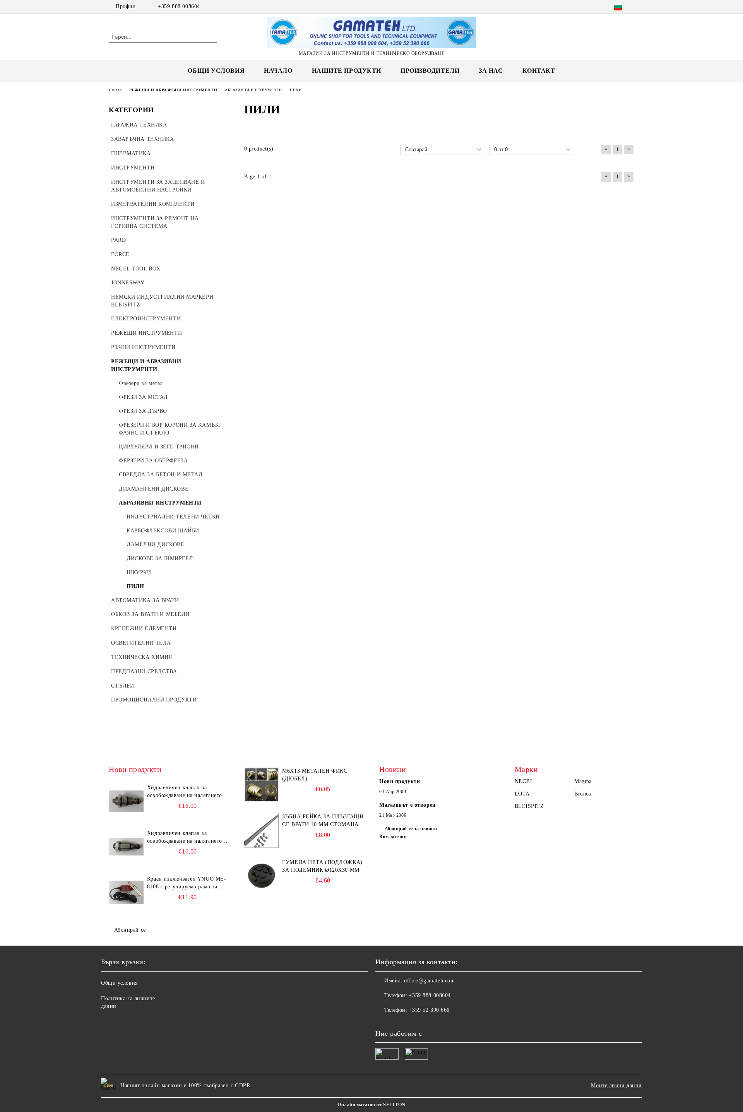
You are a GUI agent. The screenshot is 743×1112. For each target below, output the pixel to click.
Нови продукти (399, 781)
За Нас (491, 70)
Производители (430, 70)
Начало (278, 70)
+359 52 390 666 (429, 1010)
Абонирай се (130, 930)
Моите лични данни (616, 1085)
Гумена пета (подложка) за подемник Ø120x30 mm (322, 866)
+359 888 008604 (179, 6)
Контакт (538, 70)
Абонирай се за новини (411, 828)
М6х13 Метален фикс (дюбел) (314, 775)
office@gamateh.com (429, 981)
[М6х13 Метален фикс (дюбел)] (261, 784)
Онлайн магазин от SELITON (371, 1104)
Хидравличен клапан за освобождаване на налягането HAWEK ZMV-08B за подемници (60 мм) (184, 792)
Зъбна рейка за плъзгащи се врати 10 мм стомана (322, 820)
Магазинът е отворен (407, 805)
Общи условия (216, 70)
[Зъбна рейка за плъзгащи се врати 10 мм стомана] (261, 830)
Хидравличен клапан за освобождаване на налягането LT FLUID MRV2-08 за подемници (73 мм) (184, 837)
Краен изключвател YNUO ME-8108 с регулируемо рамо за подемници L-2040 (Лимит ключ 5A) (186, 883)
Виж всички (393, 836)
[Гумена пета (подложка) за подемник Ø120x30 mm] (261, 876)
